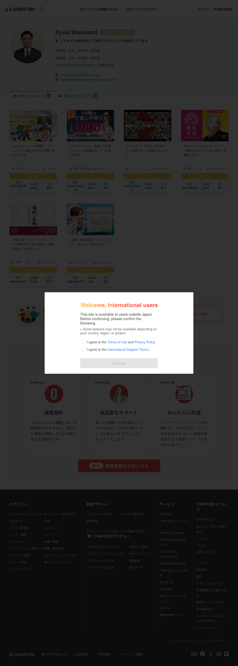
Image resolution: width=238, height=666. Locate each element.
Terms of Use (117, 342)
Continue (119, 363)
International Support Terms (128, 349)
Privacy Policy (145, 342)
